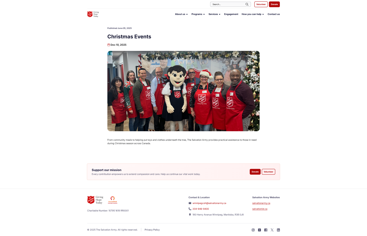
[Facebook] (265, 229)
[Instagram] (253, 229)
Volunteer (261, 4)
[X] (272, 229)
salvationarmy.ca (261, 203)
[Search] (247, 4)
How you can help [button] (252, 14)
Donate (274, 4)
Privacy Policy (152, 229)
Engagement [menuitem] (231, 14)
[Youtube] (259, 229)
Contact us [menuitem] (274, 14)
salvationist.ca (259, 208)
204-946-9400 (201, 208)
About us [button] (180, 14)
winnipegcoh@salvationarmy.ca (209, 203)
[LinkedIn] (278, 229)
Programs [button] (197, 14)
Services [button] (213, 14)
